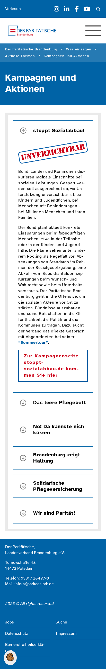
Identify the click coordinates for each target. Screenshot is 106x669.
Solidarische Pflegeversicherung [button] (57, 486)
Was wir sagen (78, 49)
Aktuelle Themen (20, 56)
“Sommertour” (33, 342)
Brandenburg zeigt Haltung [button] (56, 458)
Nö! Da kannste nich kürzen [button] (58, 429)
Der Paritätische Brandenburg (31, 49)
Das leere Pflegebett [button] (59, 402)
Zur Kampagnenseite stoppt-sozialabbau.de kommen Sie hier (51, 365)
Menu (93, 30)
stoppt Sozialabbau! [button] (58, 130)
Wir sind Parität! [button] (54, 513)
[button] (10, 659)
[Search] (98, 9)
